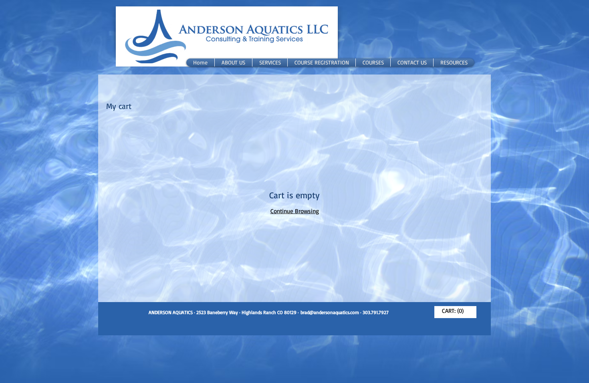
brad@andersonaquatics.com (330, 312)
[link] (455, 311)
